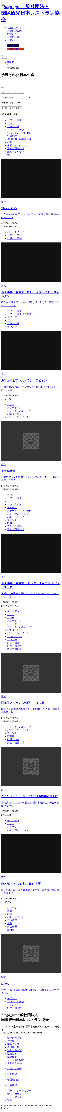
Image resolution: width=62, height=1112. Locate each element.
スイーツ (12, 317)
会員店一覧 (13, 37)
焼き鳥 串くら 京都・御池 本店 (21, 883)
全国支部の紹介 (15, 1060)
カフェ (10, 404)
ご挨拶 (10, 1041)
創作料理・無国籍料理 (19, 139)
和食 (9, 142)
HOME (10, 62)
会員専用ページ (15, 49)
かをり (5, 983)
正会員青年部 (14, 1063)
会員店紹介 (13, 45)
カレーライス (14, 407)
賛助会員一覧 (14, 1050)
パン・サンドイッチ (18, 417)
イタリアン (13, 611)
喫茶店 (10, 736)
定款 (9, 1100)
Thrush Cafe (9, 208)
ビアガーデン (14, 235)
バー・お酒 (13, 126)
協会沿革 (12, 1053)
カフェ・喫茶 (14, 120)
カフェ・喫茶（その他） (20, 314)
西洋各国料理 (14, 649)
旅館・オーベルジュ (18, 145)
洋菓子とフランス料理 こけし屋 (22, 702)
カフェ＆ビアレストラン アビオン (24, 380)
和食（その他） (15, 917)
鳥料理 (10, 929)
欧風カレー (13, 523)
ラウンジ (12, 326)
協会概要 (12, 1056)
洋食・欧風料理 (15, 526)
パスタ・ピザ (14, 414)
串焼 (9, 911)
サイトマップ (14, 1097)
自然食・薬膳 (14, 238)
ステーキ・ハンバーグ (19, 411)
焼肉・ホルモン (15, 151)
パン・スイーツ (15, 129)
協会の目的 (13, 1044)
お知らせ (12, 40)
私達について (14, 27)
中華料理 (12, 136)
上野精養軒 (8, 471)
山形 (3, 790)
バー (9, 320)
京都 (3, 877)
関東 (3, 977)
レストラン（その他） (19, 132)
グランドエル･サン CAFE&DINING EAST (29, 796)
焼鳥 (9, 923)
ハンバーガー (14, 636)
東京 (3, 202)
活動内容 (12, 34)
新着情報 (12, 1085)
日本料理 (12, 920)
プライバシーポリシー (19, 1090)
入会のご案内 (14, 30)
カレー (10, 123)
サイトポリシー (15, 1094)
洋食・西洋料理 (15, 148)
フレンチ (12, 520)
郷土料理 (12, 926)
